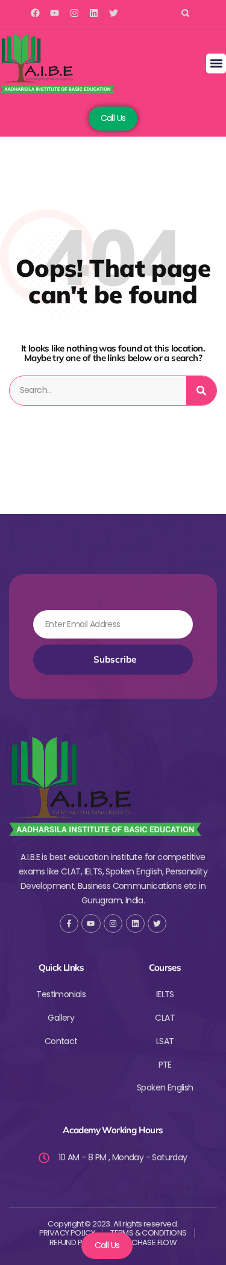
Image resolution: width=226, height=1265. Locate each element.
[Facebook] (35, 12)
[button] (185, 13)
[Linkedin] (93, 12)
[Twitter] (113, 12)
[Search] (201, 390)
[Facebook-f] (69, 923)
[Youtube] (54, 12)
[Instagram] (74, 12)
